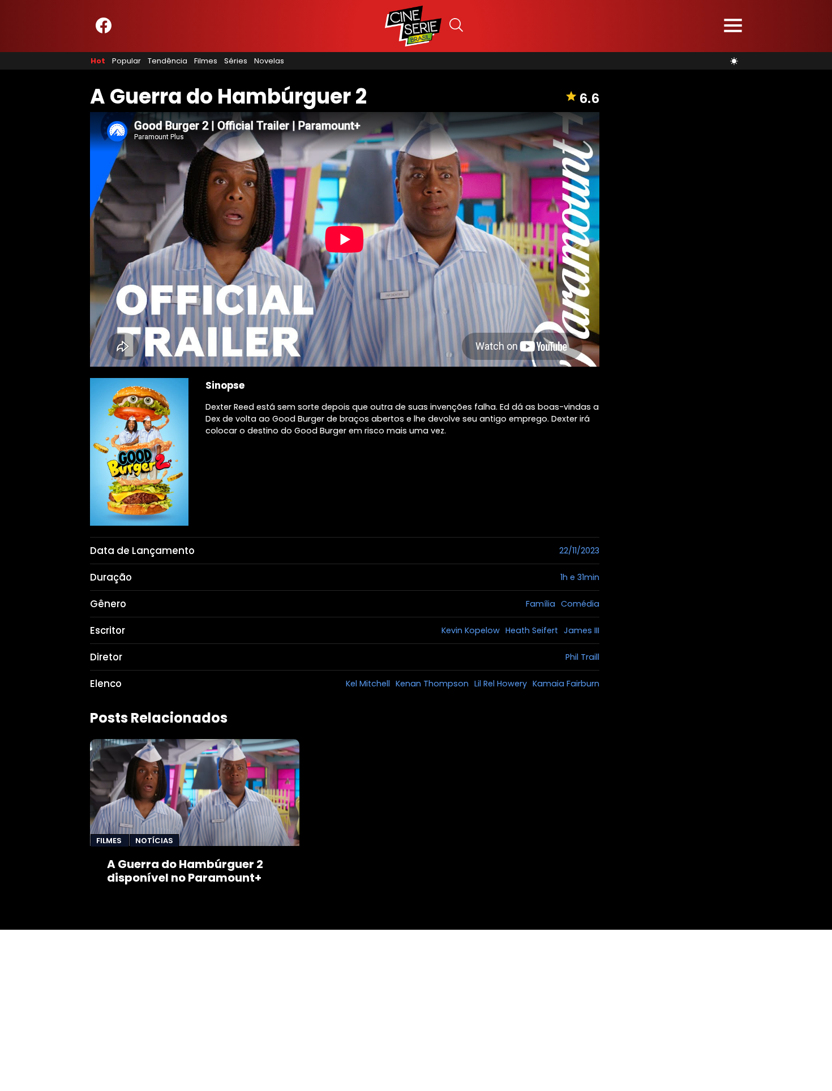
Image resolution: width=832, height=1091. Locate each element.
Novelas (269, 61)
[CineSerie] (413, 26)
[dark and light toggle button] (734, 61)
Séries (235, 61)
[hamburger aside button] (733, 26)
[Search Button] (456, 26)
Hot (98, 61)
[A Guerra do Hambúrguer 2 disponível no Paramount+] (194, 792)
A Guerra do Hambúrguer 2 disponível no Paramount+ (185, 871)
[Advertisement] (339, 1009)
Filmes (205, 61)
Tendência (167, 61)
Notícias (154, 840)
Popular (126, 61)
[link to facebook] (103, 31)
